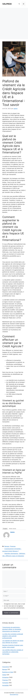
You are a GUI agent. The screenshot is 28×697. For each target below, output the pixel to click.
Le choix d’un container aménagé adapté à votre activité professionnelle (12, 636)
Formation (5, 682)
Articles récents (12, 528)
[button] (19, 4)
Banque (6, 546)
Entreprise (5, 677)
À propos (5, 528)
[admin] (6, 538)
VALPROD (7, 4)
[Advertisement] (14, 23)
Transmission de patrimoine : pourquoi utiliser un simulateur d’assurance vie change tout (11, 629)
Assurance (5, 667)
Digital (4, 675)
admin (12, 532)
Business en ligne (7, 672)
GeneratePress (14, 694)
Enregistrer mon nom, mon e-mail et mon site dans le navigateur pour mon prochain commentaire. (14, 606)
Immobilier (5, 685)
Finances (13, 546)
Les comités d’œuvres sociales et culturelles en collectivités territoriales (12, 652)
